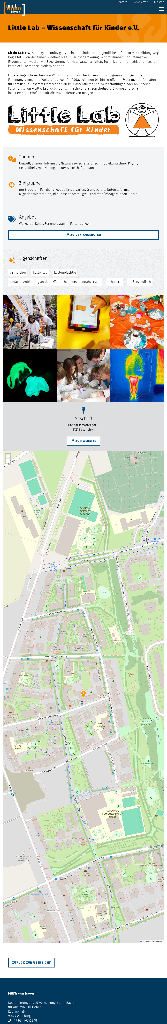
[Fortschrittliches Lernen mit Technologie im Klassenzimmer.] (83, 322)
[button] (161, 9)
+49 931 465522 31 (24, 1020)
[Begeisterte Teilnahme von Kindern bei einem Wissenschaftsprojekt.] (83, 375)
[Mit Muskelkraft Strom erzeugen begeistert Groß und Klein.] (30, 322)
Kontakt (122, 2)
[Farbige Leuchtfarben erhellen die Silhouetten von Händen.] (30, 375)
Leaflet (145, 941)
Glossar (159, 2)
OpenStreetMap (157, 941)
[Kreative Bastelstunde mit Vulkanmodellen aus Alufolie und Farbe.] (137, 322)
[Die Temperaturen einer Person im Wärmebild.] (137, 375)
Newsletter (140, 2)
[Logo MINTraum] (14, 9)
